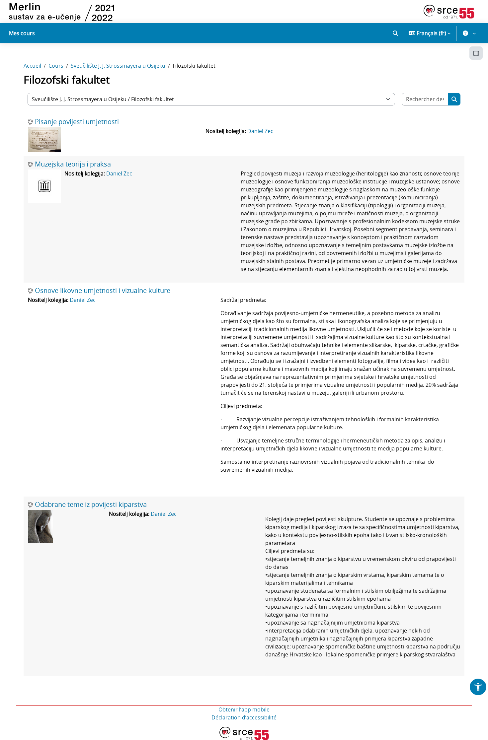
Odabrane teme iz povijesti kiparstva (91, 504)
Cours (55, 65)
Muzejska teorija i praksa (73, 164)
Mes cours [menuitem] (22, 33)
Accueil (32, 65)
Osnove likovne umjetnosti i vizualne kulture (102, 290)
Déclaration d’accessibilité (244, 717)
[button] (395, 33)
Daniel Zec (260, 131)
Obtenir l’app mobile (244, 709)
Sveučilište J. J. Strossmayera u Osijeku (118, 65)
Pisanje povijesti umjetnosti (77, 121)
